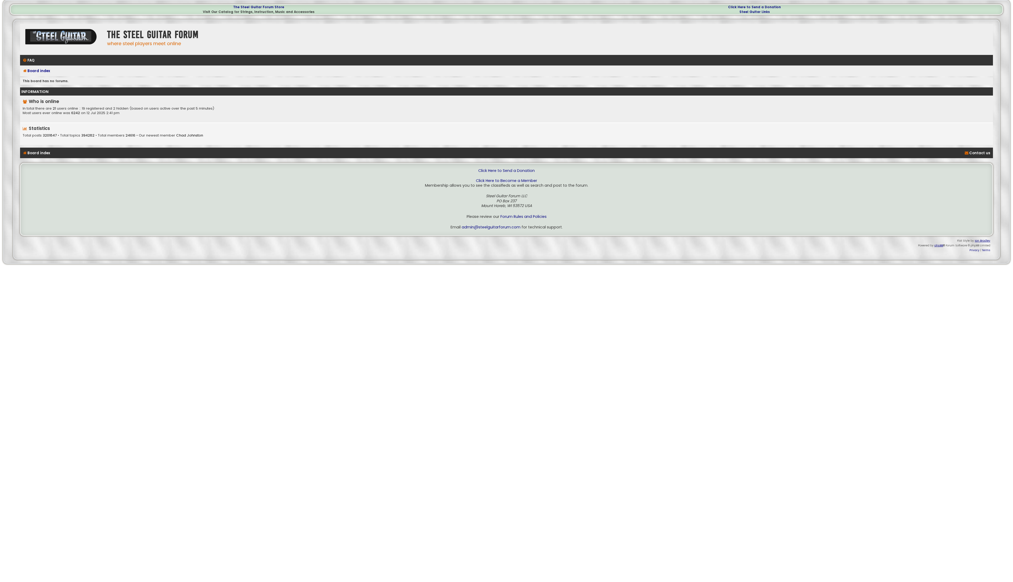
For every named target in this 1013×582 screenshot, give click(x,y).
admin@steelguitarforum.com (491, 227)
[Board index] (62, 38)
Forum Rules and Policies (523, 216)
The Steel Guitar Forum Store (258, 7)
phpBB (938, 245)
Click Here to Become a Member (506, 180)
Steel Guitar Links (754, 12)
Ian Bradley (982, 241)
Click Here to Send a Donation (754, 7)
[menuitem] (29, 60)
